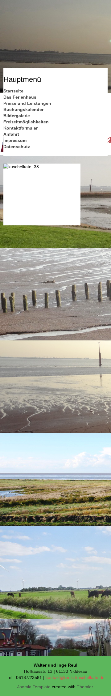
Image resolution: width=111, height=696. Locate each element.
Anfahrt (11, 134)
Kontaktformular (20, 128)
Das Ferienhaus (19, 97)
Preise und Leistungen (27, 103)
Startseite (13, 90)
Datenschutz (16, 146)
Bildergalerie (16, 115)
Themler (85, 686)
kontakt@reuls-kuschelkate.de (75, 677)
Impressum (15, 140)
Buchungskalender (23, 109)
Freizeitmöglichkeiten (26, 121)
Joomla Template (34, 686)
